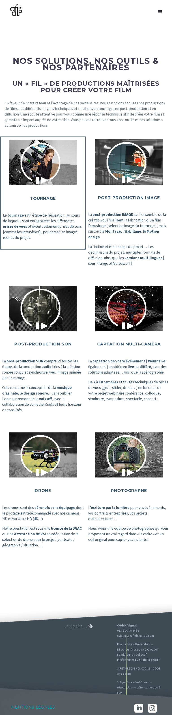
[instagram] (152, 708)
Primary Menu (160, 11)
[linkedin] (138, 708)
